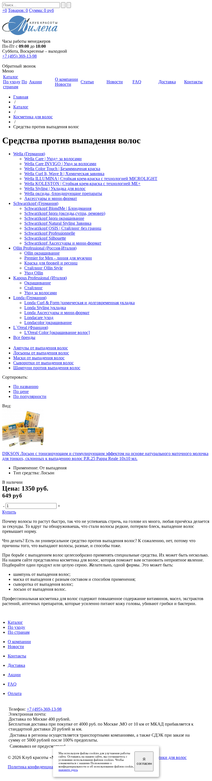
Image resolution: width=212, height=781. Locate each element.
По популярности (29, 396)
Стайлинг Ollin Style (43, 268)
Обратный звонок (19, 66)
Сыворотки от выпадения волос (43, 362)
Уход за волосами (40, 292)
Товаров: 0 (18, 10)
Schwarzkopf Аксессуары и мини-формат (62, 243)
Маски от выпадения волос (39, 357)
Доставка (16, 665)
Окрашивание (37, 282)
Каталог (20, 107)
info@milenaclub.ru (64, 714)
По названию (25, 386)
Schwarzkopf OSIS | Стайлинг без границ (62, 228)
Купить (9, 512)
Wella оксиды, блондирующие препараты (63, 193)
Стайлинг (33, 287)
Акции (14, 674)
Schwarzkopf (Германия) (35, 203)
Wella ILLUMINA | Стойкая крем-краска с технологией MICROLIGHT (90, 178)
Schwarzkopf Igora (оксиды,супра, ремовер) (64, 213)
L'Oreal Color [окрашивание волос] (57, 332)
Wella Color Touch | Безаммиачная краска (62, 168)
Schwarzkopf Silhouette (45, 238)
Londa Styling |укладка (45, 307)
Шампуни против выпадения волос (46, 367)
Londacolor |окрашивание (48, 322)
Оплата (15, 693)
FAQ (12, 684)
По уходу (11, 81)
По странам (15, 84)
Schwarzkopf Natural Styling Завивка (57, 223)
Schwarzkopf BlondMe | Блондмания (57, 208)
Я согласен (144, 761)
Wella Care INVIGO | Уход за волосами (60, 163)
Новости (63, 84)
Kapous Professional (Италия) (40, 278)
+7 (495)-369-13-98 (44, 709)
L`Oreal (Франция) (30, 327)
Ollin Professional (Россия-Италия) (44, 248)
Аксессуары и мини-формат (50, 198)
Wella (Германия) (29, 153)
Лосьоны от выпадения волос (41, 353)
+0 (4, 10)
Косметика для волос (33, 116)
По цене (21, 391)
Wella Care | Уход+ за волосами (53, 158)
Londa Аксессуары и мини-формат (56, 312)
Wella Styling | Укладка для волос (55, 188)
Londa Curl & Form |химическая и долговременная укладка (79, 302)
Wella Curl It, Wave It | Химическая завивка (64, 173)
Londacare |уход (38, 317)
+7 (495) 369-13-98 (19, 56)
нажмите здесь (68, 769)
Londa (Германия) (29, 297)
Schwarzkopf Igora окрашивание (54, 218)
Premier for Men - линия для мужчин (58, 258)
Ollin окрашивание (42, 253)
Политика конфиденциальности (38, 766)
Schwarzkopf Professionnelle (49, 233)
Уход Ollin (33, 273)
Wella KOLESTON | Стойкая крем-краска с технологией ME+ (82, 183)
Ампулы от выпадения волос (40, 348)
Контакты (17, 656)
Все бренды (24, 337)
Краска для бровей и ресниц (51, 263)
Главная (20, 97)
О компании (19, 641)
